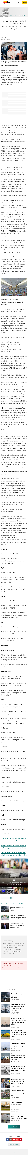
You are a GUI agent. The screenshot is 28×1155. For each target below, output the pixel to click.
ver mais (13, 1126)
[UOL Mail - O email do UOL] (19, 2)
